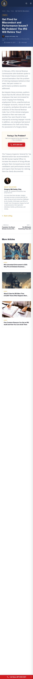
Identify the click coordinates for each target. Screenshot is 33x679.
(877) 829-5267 (17, 145)
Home (3, 11)
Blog (8, 11)
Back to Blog (8, 216)
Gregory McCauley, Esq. (11, 36)
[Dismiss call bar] (31, 677)
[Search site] (26, 3)
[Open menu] (30, 3)
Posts (12, 11)
